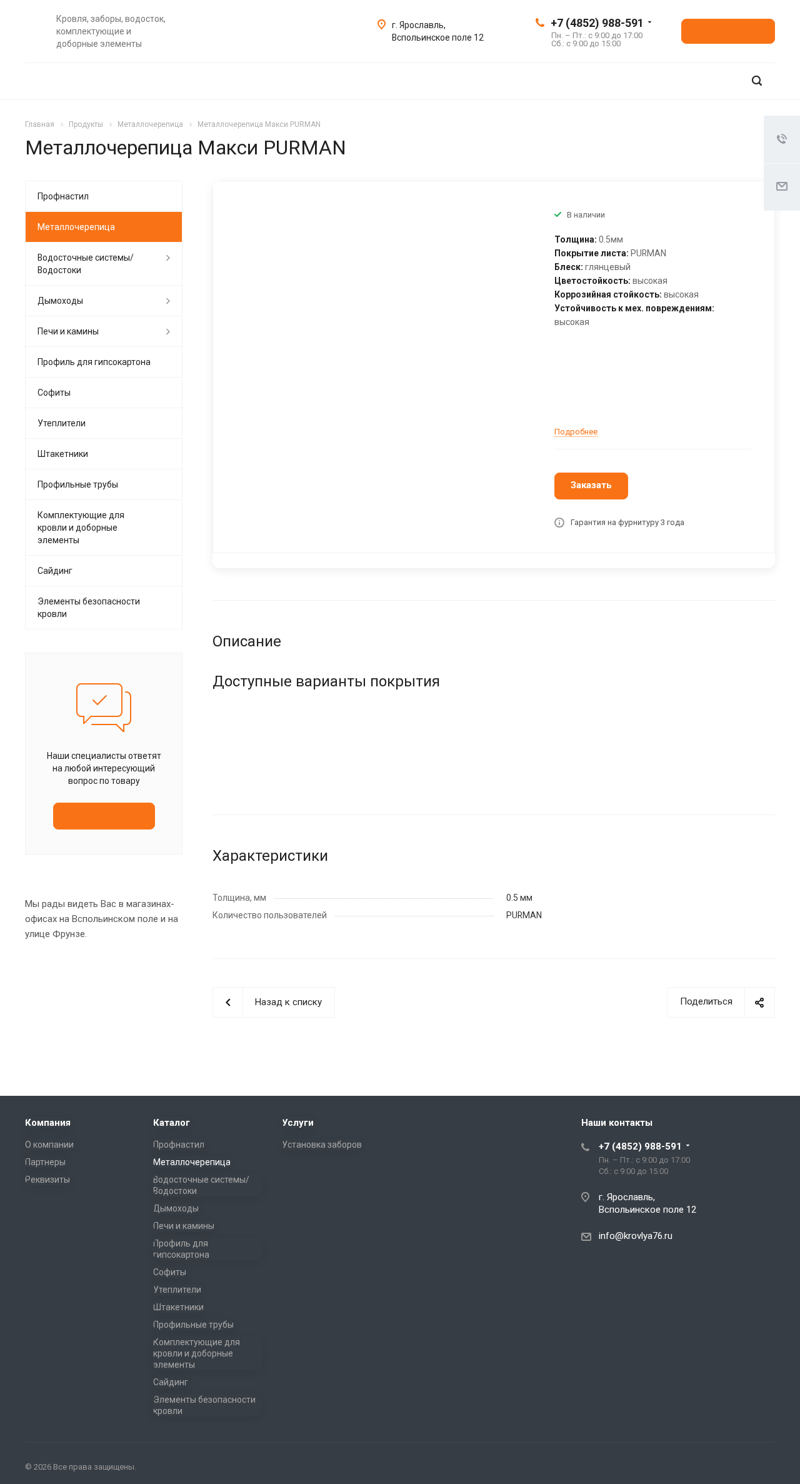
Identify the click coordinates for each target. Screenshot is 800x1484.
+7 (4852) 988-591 (597, 22)
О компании (49, 1145)
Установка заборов (322, 1145)
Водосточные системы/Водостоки (86, 264)
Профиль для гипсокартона (94, 362)
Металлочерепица (76, 227)
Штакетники (63, 454)
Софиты (54, 393)
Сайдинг (55, 571)
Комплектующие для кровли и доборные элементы (81, 527)
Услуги (298, 1122)
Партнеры (45, 1162)
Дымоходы (60, 301)
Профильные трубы (78, 484)
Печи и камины (68, 331)
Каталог (171, 1122)
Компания (48, 1122)
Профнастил (63, 196)
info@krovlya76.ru (635, 1235)
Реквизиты (47, 1180)
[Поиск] (757, 81)
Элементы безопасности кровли (89, 607)
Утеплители (62, 423)
